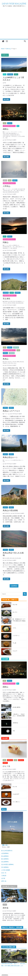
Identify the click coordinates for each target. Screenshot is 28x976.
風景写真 (17, 192)
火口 (18, 245)
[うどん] (6, 628)
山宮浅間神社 (5, 853)
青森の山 (22, 190)
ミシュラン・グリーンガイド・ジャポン (13, 131)
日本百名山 (5, 190)
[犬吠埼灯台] (6, 723)
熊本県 (4, 236)
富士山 (4, 74)
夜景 (18, 134)
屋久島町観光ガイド (20, 301)
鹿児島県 (11, 292)
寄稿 (5, 82)
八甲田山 (6, 186)
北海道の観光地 (6, 134)
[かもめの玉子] (6, 794)
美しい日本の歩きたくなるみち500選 (16, 136)
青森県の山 (15, 180)
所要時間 (15, 245)
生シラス (15, 612)
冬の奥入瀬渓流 (16, 707)
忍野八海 (3, 881)
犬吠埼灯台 (15, 722)
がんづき (15, 604)
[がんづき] (6, 605)
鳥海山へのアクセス (11, 411)
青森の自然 (5, 192)
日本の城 (4, 904)
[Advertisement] (14, 24)
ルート (9, 460)
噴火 (10, 245)
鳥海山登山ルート (10, 457)
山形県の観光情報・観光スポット (9, 350)
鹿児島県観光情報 (19, 303)
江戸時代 (9, 363)
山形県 (4, 347)
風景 (18, 683)
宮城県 (4, 760)
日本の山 (16, 74)
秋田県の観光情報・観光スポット (9, 355)
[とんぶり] (6, 651)
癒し (9, 190)
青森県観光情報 (11, 192)
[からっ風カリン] (6, 802)
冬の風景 (15, 189)
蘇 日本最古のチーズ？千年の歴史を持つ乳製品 (19, 620)
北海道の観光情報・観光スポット (9, 683)
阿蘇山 (5, 242)
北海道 (4, 123)
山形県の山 (10, 347)
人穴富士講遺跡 (5, 870)
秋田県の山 (11, 407)
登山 (12, 363)
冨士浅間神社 (5, 859)
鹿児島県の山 (17, 292)
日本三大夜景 (5, 136)
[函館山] (14, 670)
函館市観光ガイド (15, 133)
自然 (19, 246)
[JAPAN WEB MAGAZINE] (3, 41)
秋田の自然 (12, 558)
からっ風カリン (16, 801)
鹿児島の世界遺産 (11, 303)
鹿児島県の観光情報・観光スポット (9, 295)
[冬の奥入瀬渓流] (6, 707)
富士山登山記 (10, 74)
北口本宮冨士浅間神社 (7, 864)
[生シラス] (6, 613)
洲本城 (5, 908)
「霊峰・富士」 (5, 845)
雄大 (12, 248)
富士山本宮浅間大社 (6, 850)
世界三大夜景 (5, 133)
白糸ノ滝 (3, 873)
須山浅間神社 (5, 861)
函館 (10, 133)
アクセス (7, 245)
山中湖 (3, 878)
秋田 (4, 461)
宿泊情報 (6, 513)
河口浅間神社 (5, 867)
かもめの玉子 (16, 794)
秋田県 (18, 350)
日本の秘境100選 (21, 189)
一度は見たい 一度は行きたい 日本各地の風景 (19, 715)
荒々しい (22, 246)
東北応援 (22, 361)
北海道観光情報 (13, 134)
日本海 (5, 361)
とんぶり (15, 650)
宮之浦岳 (6, 299)
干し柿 (14, 643)
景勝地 (18, 361)
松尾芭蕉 (5, 363)
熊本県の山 (10, 236)
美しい (12, 190)
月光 (14, 730)
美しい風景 (5, 137)
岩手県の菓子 (21, 760)
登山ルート (21, 460)
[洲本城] (14, 895)
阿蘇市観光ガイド (6, 248)
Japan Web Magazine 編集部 (10, 139)
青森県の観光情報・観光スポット (9, 183)
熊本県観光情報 (6, 246)
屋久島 (13, 301)
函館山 (5, 129)
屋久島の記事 (5, 292)
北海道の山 (10, 123)
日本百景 (14, 361)
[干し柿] (6, 644)
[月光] (6, 731)
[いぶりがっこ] (6, 636)
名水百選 (10, 301)
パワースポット (8, 189)
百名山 (15, 363)
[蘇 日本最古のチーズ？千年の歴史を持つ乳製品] (6, 621)
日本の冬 (5, 180)
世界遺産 (6, 301)
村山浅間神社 (5, 856)
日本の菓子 (5, 762)
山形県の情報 (16, 347)
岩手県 (15, 760)
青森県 (10, 180)
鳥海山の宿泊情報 (10, 510)
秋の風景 (7, 558)
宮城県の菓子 (10, 760)
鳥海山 (5, 359)
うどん (14, 628)
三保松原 (3, 875)
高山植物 (19, 558)
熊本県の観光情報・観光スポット (9, 239)
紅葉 (16, 558)
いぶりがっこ (16, 635)
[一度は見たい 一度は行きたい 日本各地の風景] (6, 715)
